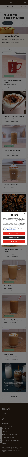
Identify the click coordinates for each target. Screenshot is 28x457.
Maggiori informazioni (11, 229)
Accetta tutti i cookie (14, 237)
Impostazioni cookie (14, 233)
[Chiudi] (25, 213)
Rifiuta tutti (14, 241)
